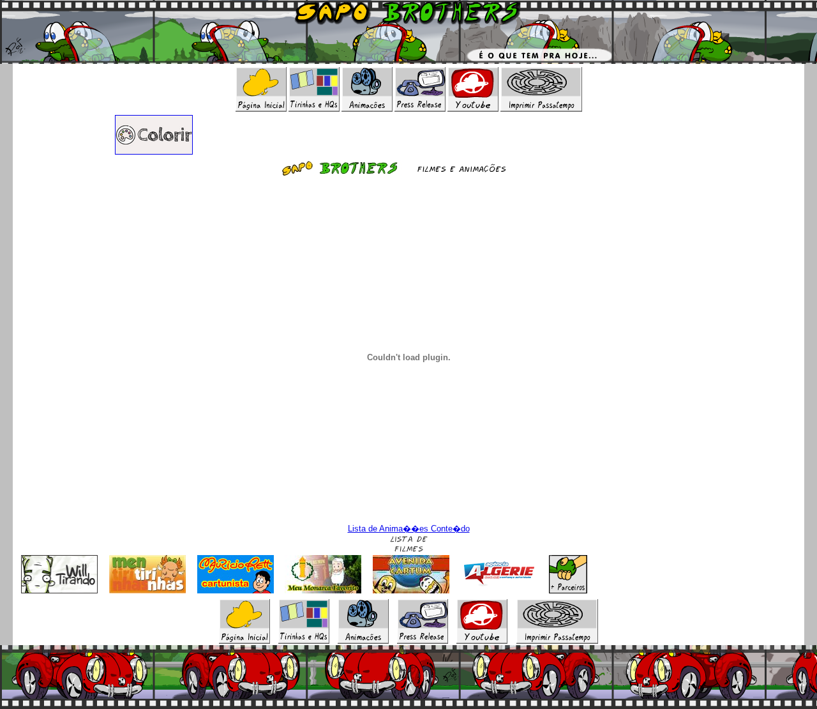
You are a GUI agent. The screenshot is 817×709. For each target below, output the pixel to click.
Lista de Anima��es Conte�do (409, 528)
